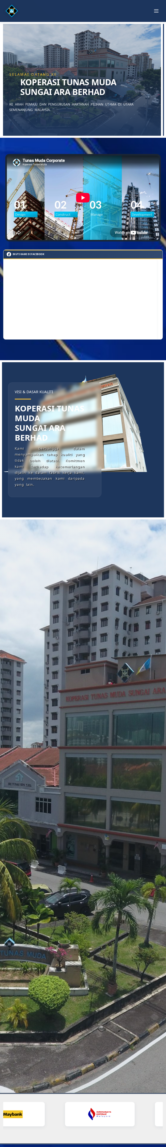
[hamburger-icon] (156, 11)
